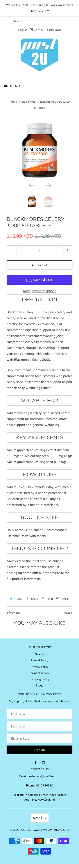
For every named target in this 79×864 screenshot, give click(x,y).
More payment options (39, 291)
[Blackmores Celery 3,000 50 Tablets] (39, 148)
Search (39, 654)
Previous (14, 613)
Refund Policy (39, 660)
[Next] (48, 185)
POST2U (25, 830)
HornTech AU (54, 830)
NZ (67, 830)
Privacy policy (39, 667)
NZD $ (37, 818)
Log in (22, 29)
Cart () (38, 29)
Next (67, 613)
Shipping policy (39, 679)
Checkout (54, 29)
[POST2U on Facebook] (35, 763)
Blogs (39, 686)
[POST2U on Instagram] (43, 763)
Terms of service (39, 673)
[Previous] (31, 185)
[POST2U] (39, 56)
